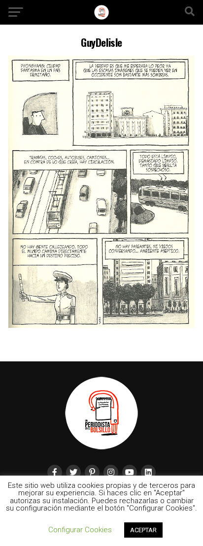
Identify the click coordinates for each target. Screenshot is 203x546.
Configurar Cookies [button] (80, 529)
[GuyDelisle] (101, 325)
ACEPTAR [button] (143, 530)
